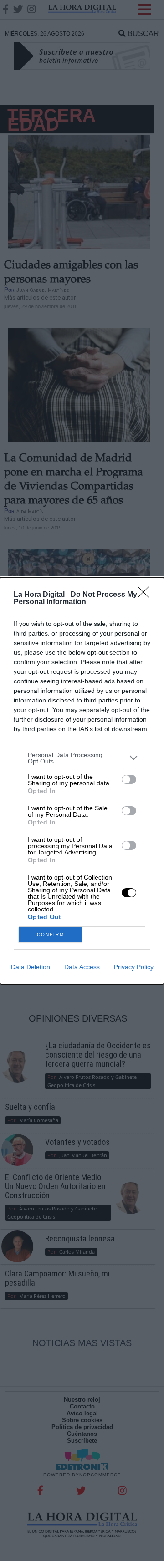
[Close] (146, 595)
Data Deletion (30, 967)
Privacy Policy (134, 967)
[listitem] (82, 758)
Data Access (82, 967)
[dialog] (82, 780)
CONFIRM (50, 934)
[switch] (129, 779)
